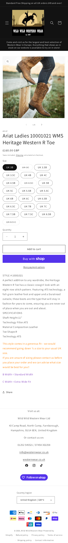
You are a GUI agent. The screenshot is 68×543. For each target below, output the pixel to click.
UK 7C (43, 206)
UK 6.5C (10, 206)
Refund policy (22, 535)
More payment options (34, 267)
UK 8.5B (46, 214)
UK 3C (27, 168)
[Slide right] (42, 124)
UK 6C (25, 198)
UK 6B (9, 198)
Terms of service (55, 535)
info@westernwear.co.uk (33, 452)
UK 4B (27, 175)
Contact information (44, 540)
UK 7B (27, 206)
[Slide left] (26, 124)
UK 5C (9, 190)
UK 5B (45, 183)
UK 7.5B (10, 214)
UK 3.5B (42, 167)
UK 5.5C (44, 190)
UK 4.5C (30, 183)
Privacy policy (38, 535)
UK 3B (9, 167)
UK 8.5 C (13, 222)
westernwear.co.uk (34, 459)
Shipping (19, 155)
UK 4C (43, 175)
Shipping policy (24, 540)
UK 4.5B (10, 183)
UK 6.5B (42, 198)
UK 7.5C (28, 214)
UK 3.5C (10, 175)
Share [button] (9, 392)
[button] (7, 23)
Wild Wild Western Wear (32, 530)
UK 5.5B (26, 190)
